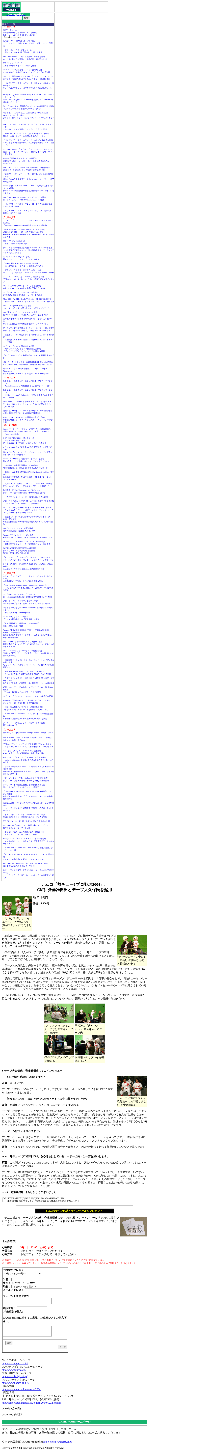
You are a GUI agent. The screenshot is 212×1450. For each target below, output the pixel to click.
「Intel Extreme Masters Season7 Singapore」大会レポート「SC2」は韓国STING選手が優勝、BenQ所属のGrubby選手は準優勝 (28, 587)
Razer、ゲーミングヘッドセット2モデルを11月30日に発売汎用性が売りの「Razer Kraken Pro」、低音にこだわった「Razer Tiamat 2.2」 (27, 431)
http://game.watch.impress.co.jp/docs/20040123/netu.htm (31, 1402)
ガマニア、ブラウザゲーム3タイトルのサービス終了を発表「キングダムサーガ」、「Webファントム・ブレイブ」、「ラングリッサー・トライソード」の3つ (28, 510)
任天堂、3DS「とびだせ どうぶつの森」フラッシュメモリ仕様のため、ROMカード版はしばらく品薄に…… (28, 43)
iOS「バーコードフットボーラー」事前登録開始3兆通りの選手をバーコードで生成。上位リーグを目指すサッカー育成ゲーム (28, 653)
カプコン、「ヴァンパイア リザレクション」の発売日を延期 (28, 696)
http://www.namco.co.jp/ (15, 1363)
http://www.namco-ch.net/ (15, 1382)
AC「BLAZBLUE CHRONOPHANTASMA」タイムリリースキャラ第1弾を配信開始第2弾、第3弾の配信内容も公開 (20, 550)
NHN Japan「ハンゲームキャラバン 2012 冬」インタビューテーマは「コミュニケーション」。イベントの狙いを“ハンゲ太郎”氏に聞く (28, 404)
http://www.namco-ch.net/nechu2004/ (21, 1389)
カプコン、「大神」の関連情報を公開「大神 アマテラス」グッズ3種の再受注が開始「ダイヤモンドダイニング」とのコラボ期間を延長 (24, 348)
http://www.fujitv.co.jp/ (14, 1369)
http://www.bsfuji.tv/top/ (14, 1376)
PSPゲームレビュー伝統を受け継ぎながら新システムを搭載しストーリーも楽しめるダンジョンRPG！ (20, 32)
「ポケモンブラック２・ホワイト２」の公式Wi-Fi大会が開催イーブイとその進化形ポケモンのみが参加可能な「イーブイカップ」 (28, 142)
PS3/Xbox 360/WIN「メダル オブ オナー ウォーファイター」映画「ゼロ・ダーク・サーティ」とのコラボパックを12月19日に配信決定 (28, 151)
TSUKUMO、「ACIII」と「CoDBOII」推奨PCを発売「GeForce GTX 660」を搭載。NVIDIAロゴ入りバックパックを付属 (28, 759)
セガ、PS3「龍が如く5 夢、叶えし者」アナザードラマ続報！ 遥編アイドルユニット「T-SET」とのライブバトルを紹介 (24, 440)
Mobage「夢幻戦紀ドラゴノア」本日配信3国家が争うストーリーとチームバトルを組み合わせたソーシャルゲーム (28, 160)
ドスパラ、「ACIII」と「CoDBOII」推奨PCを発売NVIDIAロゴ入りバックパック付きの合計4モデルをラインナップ (28, 279)
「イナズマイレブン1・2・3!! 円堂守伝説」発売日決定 (25, 497)
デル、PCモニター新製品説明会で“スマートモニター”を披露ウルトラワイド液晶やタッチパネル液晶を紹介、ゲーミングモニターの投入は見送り (28, 250)
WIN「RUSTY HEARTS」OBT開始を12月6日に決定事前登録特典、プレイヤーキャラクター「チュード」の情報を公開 (28, 419)
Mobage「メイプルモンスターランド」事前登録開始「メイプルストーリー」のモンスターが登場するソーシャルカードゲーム (28, 841)
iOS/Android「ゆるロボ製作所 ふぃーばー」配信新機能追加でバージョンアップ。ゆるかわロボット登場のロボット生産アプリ (28, 644)
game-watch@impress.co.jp (57, 1441)
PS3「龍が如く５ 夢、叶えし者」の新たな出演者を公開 (26, 821)
